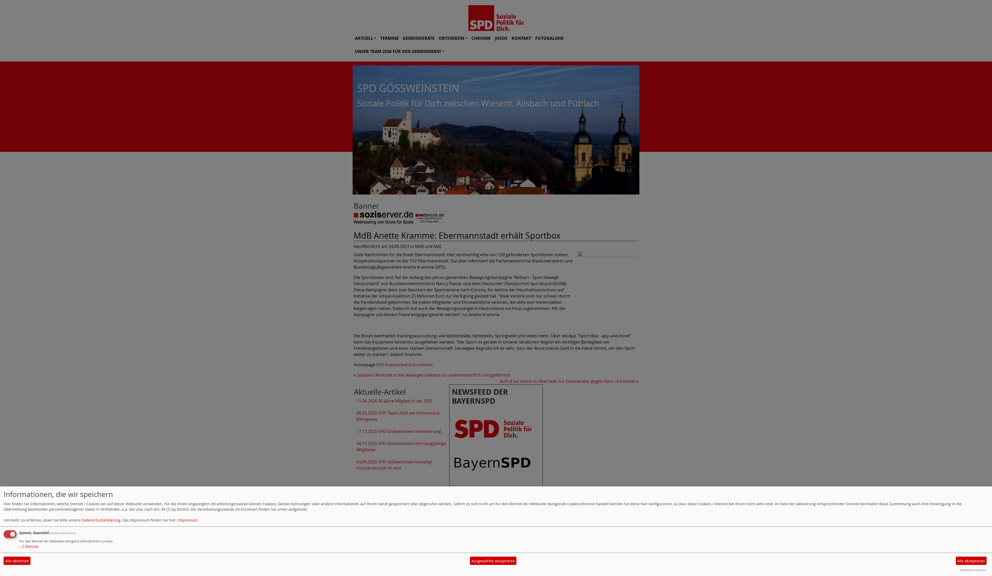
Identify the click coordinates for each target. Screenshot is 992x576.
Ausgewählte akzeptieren (493, 560)
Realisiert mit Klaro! (973, 570)
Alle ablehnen (17, 560)
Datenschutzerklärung (101, 520)
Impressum (188, 520)
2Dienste (28, 546)
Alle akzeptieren (971, 560)
